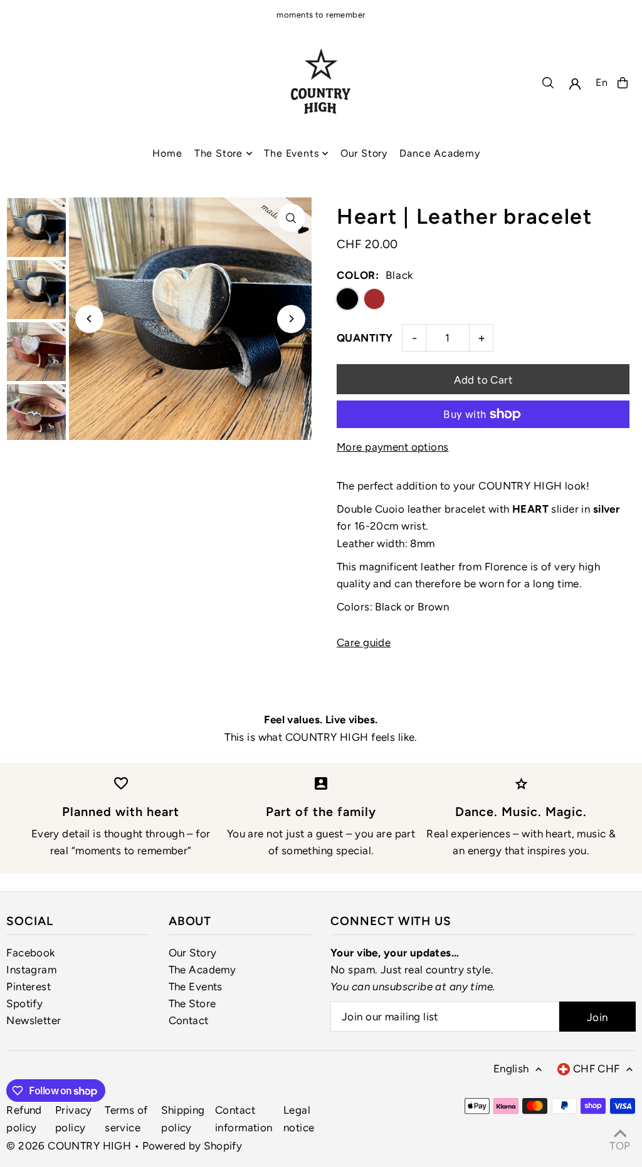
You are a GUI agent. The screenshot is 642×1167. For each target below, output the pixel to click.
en (602, 82)
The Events (196, 986)
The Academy (202, 969)
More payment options (393, 447)
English (511, 1068)
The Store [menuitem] (218, 153)
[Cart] (623, 82)
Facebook (30, 952)
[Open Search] (548, 82)
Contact (189, 1020)
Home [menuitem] (167, 153)
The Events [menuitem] (291, 153)
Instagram (31, 969)
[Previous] (89, 319)
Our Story (193, 952)
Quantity (364, 338)
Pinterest (28, 986)
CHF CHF (596, 1068)
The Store (192, 1003)
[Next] (291, 319)
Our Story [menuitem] (363, 153)
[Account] (575, 84)
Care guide (364, 643)
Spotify (24, 1003)
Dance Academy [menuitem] (439, 153)
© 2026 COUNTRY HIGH (68, 1145)
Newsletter (33, 1020)
